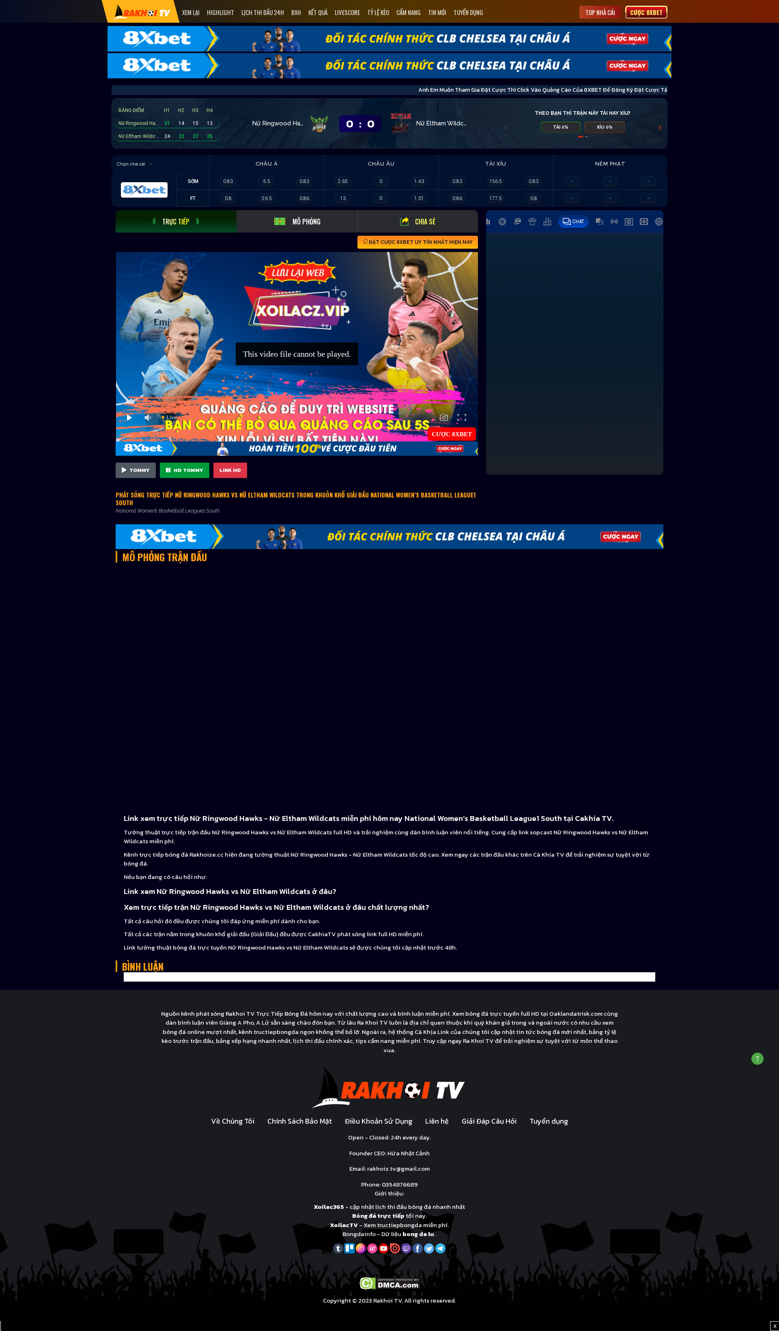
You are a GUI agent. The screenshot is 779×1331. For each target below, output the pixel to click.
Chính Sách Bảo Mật (299, 1121)
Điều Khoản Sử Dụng (378, 1121)
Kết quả (317, 12)
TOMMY (139, 470)
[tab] (176, 221)
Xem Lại (191, 12)
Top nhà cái (600, 12)
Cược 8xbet (646, 12)
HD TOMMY (187, 470)
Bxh (296, 12)
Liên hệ (437, 1121)
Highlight (220, 12)
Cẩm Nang (408, 12)
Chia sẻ (425, 221)
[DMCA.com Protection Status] (389, 1282)
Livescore (347, 12)
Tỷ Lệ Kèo (378, 12)
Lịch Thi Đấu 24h (262, 12)
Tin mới (437, 12)
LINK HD (230, 470)
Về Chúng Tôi (232, 1121)
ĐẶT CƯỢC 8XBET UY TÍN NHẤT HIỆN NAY (420, 242)
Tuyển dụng (468, 12)
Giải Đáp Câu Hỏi (489, 1121)
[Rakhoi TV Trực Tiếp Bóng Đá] (142, 11)
